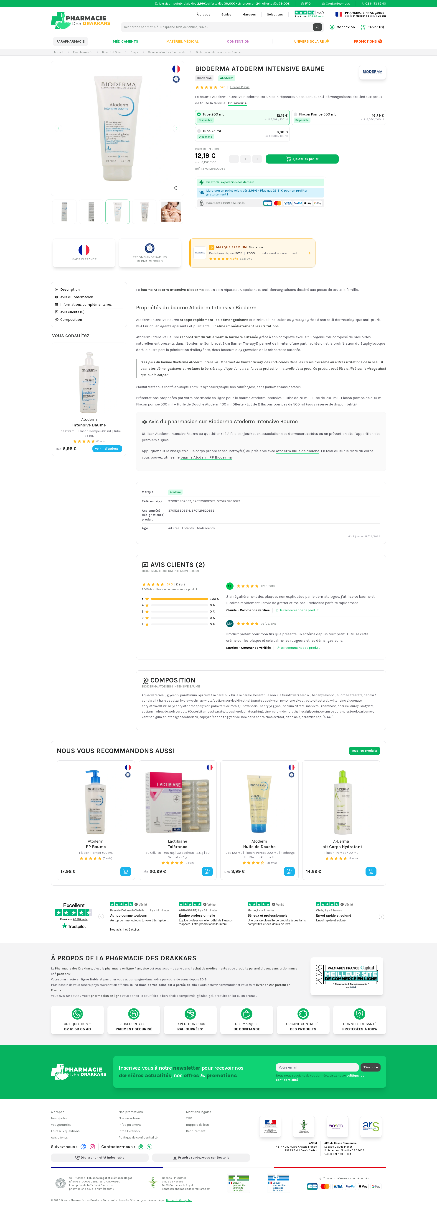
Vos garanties (61, 1125)
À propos (203, 14)
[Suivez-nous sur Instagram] (92, 1147)
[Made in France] (86, 252)
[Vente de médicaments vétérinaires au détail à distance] (278, 1183)
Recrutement (196, 1131)
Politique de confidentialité (138, 1137)
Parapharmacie (70, 41)
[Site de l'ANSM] (337, 1127)
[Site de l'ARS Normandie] (371, 1127)
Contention (238, 41)
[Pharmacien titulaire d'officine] (238, 1183)
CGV (189, 1118)
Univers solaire (311, 41)
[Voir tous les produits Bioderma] (199, 253)
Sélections (275, 14)
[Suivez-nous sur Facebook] (83, 1147)
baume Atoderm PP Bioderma (206, 457)
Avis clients (59, 1137)
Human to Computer (179, 1200)
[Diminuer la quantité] (234, 159)
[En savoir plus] (176, 74)
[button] (175, 188)
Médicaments (125, 41)
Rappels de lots (197, 1125)
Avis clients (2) (72, 312)
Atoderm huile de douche (297, 451)
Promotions (365, 41)
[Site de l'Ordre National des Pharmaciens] (304, 1127)
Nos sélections (130, 1118)
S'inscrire (370, 1067)
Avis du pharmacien (76, 297)
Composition (71, 319)
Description (70, 289)
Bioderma (204, 78)
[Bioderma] (372, 72)
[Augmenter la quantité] (257, 159)
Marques (249, 14)
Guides (226, 14)
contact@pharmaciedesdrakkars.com (186, 1188)
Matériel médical (182, 41)
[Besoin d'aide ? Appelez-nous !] (149, 1146)
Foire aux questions (65, 1131)
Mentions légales (198, 1112)
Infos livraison (129, 1131)
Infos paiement (130, 1125)
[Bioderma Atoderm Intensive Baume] (117, 127)
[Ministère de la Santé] (270, 1127)
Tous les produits (364, 751)
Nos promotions (131, 1112)
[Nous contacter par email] (141, 1147)
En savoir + (237, 103)
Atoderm (226, 78)
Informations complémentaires (86, 304)
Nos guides (59, 1118)
